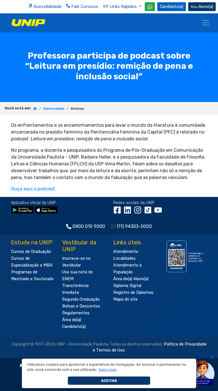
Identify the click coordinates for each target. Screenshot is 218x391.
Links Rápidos (123, 6)
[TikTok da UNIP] (149, 211)
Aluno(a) (205, 6)
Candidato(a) (171, 6)
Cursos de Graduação (31, 251)
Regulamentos (76, 313)
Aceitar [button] (109, 380)
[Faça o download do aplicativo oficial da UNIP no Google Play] (22, 209)
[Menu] (205, 22)
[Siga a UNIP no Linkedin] (128, 211)
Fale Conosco (84, 6)
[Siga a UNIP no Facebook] (118, 211)
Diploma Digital (127, 285)
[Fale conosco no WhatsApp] (150, 6)
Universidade (53, 109)
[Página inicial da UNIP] (35, 109)
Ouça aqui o (33, 189)
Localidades (124, 258)
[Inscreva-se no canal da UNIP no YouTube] (158, 211)
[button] (107, 370)
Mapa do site (125, 299)
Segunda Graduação (81, 299)
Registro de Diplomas (133, 292)
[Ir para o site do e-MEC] (185, 256)
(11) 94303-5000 (134, 226)
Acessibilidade (47, 6)
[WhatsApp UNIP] (150, 6)
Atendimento (125, 251)
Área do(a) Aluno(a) (130, 278)
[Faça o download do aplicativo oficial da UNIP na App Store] (46, 209)
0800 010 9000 (88, 226)
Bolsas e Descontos (81, 306)
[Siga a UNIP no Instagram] (139, 211)
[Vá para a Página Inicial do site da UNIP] (28, 22)
